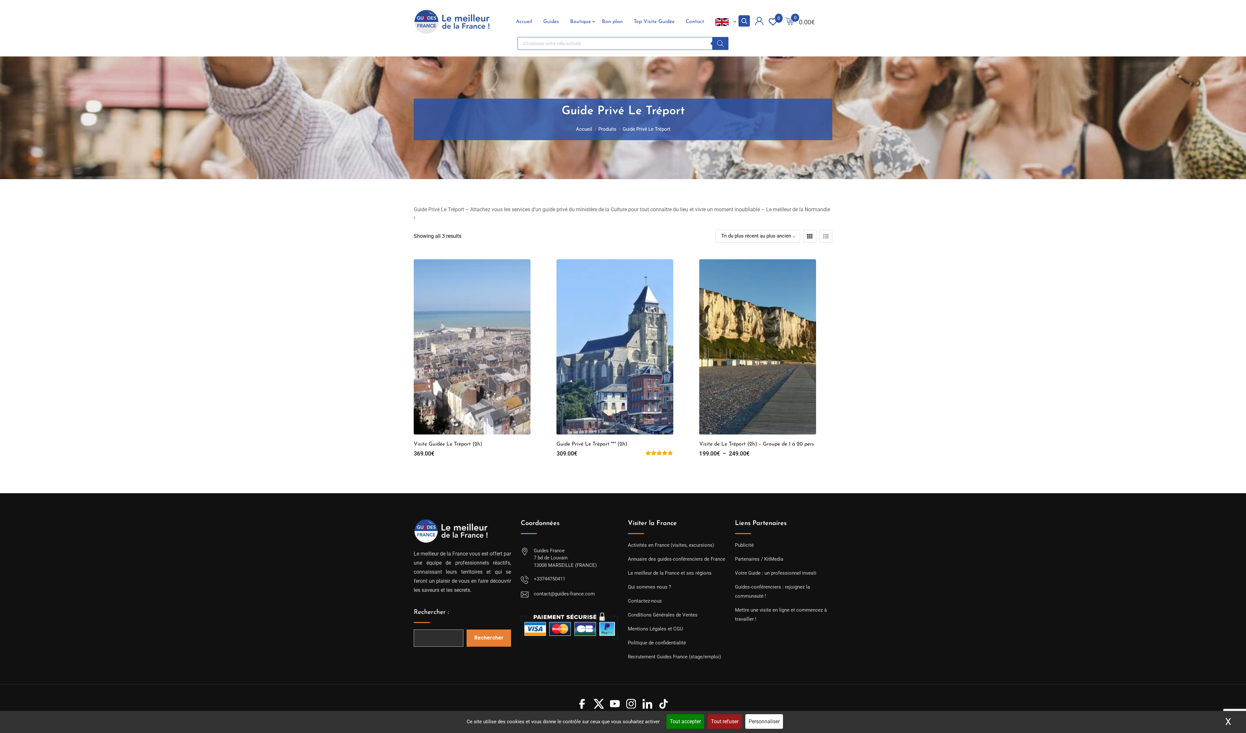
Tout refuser (725, 721)
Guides (551, 21)
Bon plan (612, 21)
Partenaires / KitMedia (759, 559)
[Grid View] (809, 236)
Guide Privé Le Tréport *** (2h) (591, 444)
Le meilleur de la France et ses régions (670, 573)
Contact (695, 21)
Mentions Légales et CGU (655, 629)
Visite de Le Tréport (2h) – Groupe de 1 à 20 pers (756, 444)
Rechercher (489, 638)
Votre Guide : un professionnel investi (775, 573)
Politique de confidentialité (657, 643)
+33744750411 (549, 579)
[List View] (825, 236)
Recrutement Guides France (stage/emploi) (674, 657)
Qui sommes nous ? (649, 587)
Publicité (744, 545)
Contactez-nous (645, 601)
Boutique (580, 21)
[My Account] (759, 22)
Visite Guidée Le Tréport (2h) (448, 444)
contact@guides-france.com (564, 594)
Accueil (524, 21)
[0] (790, 22)
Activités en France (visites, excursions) (671, 545)
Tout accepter (685, 721)
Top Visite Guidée (654, 21)
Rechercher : (431, 612)
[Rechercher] (720, 43)
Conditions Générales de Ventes (663, 615)
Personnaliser (764, 721)
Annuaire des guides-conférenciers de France (676, 559)
